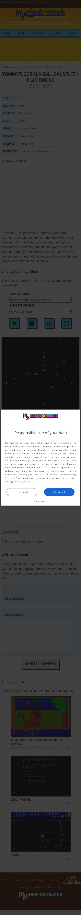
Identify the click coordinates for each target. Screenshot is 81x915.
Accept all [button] (59, 492)
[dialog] (40, 457)
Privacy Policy (22, 481)
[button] (40, 501)
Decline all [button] (22, 492)
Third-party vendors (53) (18, 460)
